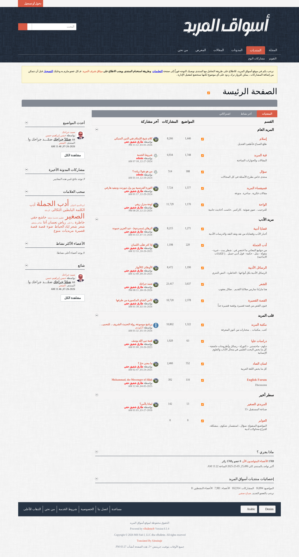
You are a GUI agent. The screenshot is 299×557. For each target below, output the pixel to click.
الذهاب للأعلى (32, 509)
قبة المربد (260, 155)
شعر (81, 226)
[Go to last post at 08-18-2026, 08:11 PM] (48, 146)
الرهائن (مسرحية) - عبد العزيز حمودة (132, 228)
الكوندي (139, 327)
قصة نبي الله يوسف (141, 340)
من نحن (183, 50)
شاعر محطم (37, 223)
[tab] (267, 113)
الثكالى (56, 210)
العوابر (263, 420)
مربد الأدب (266, 219)
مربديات (68, 230)
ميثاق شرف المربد (93, 71)
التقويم (272, 58)
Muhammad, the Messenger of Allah (132, 379)
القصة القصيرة (257, 300)
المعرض (200, 50)
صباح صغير (245, 493)
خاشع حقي (38, 217)
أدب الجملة (260, 245)
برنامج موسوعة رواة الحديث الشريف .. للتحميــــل (125, 324)
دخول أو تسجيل (32, 3)
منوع (57, 230)
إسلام (263, 138)
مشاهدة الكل (72, 155)
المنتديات (255, 50)
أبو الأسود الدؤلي (77, 205)
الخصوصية (87, 509)
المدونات (237, 50)
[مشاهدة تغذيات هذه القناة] (208, 91)
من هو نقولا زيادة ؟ (142, 171)
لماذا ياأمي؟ (146, 403)
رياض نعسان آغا (54, 222)
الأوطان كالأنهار (143, 267)
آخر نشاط (246, 113)
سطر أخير (266, 395)
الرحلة (47, 210)
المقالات (218, 50)
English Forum (257, 379)
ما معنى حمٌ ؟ (145, 363)
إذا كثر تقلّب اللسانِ (141, 244)
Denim (269, 509)
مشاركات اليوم (256, 58)
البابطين (68, 210)
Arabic (251, 509)
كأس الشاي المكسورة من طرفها (134, 300)
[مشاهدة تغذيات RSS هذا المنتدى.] (202, 142)
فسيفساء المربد (257, 188)
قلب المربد (266, 315)
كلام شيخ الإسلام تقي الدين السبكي (133, 138)
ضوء (50, 226)
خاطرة (80, 222)
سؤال (263, 171)
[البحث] (22, 26)
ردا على (70, 223)
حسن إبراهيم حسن (56, 135)
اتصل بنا (103, 509)
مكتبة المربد (259, 324)
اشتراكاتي (224, 113)
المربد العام (265, 129)
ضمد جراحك (145, 283)
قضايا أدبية (260, 228)
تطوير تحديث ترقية (56, 218)
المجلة (273, 50)
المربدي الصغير (257, 404)
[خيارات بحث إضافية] (29, 26)
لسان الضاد (260, 363)
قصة (42, 226)
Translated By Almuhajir (149, 540)
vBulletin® (149, 528)
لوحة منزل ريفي (143, 204)
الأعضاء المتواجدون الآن (255, 461)
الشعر (263, 284)
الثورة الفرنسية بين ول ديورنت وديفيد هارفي (128, 187)
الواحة (263, 204)
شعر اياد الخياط (66, 226)
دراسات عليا (259, 341)
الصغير (75, 216)
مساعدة (117, 509)
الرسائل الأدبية (257, 267)
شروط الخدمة (144, 154)
